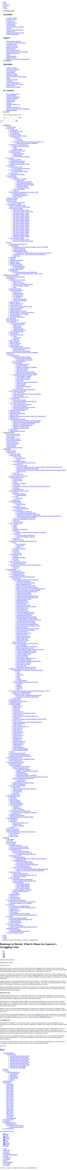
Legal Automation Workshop (23, 659)
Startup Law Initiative (22, 634)
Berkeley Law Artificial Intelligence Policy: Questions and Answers (33, 253)
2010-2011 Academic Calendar (21, 233)
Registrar (9, 106)
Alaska (18, 671)
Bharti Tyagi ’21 (17, 737)
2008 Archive (10, 1110)
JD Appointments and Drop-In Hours (19, 848)
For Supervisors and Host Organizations (20, 811)
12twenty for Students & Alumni (15, 932)
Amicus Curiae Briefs (22, 465)
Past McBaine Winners (22, 774)
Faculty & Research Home (13, 434)
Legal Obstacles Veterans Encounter (25, 621)
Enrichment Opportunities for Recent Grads (21, 919)
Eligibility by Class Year (16, 763)
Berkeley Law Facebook (13, 69)
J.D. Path (18, 138)
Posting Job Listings (15, 910)
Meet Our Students (15, 302)
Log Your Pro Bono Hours (17, 574)
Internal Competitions (15, 765)
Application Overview (19, 324)
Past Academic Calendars (16, 208)
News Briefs (10, 1116)
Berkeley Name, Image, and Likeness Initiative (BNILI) (30, 588)
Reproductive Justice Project (23, 633)
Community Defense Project (23, 654)
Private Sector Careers (15, 849)
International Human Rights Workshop (26, 616)
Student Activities (17, 149)
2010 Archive (10, 1107)
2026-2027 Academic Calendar (18, 205)
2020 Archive (10, 1093)
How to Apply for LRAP (22, 379)
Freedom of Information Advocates (25, 612)
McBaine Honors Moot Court (20, 768)
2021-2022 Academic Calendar (21, 217)
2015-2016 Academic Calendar (21, 226)
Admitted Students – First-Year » (18, 311)
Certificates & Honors (12, 198)
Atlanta (18, 673)
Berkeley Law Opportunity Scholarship (26, 367)
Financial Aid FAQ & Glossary (18, 410)
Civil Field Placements (15, 802)
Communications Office (9, 1122)
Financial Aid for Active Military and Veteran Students (27, 420)
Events (5, 3)
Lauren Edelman (14, 1073)
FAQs (14, 287)
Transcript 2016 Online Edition (18, 1067)
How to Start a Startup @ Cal (20, 823)
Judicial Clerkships (15, 878)
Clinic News (16, 473)
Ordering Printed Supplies (16, 1127)
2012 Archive (10, 1105)
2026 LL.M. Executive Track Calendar (20, 207)
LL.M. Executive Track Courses (21, 168)
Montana (18, 685)
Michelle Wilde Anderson (10, 971)
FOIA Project (16, 708)
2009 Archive (10, 1109)
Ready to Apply (17, 281)
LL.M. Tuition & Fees (19, 392)
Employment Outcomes (13, 928)
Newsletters (16, 488)
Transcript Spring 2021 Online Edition (20, 1056)
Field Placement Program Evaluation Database (22, 817)
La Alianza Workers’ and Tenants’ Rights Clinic (28, 619)
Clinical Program (11, 452)
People (15, 526)
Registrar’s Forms (14, 262)
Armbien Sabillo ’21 (18, 744)
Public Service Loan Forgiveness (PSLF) (27, 382)
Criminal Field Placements (16, 803)
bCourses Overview (12, 19)
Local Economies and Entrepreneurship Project (28, 661)
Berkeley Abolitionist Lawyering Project (26, 646)
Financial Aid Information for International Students (26, 422)
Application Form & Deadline (24, 181)
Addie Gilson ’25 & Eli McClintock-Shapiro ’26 (25, 716)
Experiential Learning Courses (14, 757)
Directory (6, 112)
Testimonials (13, 797)
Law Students (13, 820)
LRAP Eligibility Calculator (23, 377)
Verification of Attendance (16, 260)
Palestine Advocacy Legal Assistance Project (27, 625)
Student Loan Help (21, 383)
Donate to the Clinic (18, 474)
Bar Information (14, 270)
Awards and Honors (12, 441)
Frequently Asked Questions (17, 815)
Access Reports (17, 553)
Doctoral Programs (11, 176)
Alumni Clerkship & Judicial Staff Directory (24, 881)
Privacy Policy (7, 1163)
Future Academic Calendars (17, 238)
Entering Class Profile (15, 288)
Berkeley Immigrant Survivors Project (26, 585)
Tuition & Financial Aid (19, 330)
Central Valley (20, 674)
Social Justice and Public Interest (18, 136)
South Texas (19, 688)
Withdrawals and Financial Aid (21, 428)
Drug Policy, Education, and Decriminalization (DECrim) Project (30, 719)
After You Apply (17, 327)
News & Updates (20, 385)
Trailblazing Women (8, 1119)
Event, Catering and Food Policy (15, 30)
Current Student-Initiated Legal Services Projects (25, 579)
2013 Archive (10, 1103)
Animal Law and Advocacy (23, 581)
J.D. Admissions (11, 278)
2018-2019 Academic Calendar (21, 221)
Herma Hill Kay (14, 1076)
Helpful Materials (20, 772)
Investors (12, 827)
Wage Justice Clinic (21, 665)
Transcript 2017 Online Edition (18, 1066)
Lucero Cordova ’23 (18, 735)
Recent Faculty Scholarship (14, 440)
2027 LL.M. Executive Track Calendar (23, 241)
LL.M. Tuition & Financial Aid (18, 391)
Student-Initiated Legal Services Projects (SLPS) (22, 576)
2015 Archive (10, 1100)
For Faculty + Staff (8, 11)
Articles (5, 937)
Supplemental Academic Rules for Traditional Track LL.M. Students (30, 247)
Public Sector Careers (15, 872)
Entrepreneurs (13, 821)
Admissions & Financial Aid (10, 275)
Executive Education (12, 199)
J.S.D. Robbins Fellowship (20, 406)
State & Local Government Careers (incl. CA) (25, 875)
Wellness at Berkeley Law (13, 104)
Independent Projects (15, 699)
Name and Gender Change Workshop (26, 622)
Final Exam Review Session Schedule (16, 76)
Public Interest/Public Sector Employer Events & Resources (31, 858)
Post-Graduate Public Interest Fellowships (27, 864)
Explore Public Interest (19, 857)
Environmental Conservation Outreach (26, 606)
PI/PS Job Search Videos (22, 866)
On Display (6, 1070)
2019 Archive (10, 1094)
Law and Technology (15, 134)
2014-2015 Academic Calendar (21, 227)
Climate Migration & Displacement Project (27, 596)
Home (4, 935)
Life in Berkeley (14, 333)
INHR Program (17, 808)
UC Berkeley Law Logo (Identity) (15, 27)
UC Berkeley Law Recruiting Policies (19, 906)
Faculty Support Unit (12, 45)
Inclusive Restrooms (12, 110)
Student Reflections (21, 495)
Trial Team (16, 793)
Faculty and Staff (20, 458)
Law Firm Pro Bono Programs (17, 753)
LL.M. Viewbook (14, 345)
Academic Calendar (12, 18)
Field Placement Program (13, 796)
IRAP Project (16, 710)
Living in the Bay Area (16, 305)
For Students (7, 60)
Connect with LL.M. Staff (16, 334)
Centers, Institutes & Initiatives (14, 447)
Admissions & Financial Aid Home (16, 277)
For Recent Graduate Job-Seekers (18, 918)
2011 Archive (10, 1106)
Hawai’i (18, 677)
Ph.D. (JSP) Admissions (13, 320)
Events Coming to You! (19, 349)
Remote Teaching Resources (14, 41)
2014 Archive (10, 1102)
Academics (7, 125)
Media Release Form (12, 1124)
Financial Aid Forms (15, 411)
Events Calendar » (18, 196)
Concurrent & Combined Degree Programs (21, 306)
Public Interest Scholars (22, 368)
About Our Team (14, 417)
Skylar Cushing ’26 (18, 714)
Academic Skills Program (13, 97)
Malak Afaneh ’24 (17, 731)
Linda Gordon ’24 (17, 705)
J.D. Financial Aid (11, 70)
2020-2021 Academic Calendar (21, 219)
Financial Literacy (14, 414)
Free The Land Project (22, 655)
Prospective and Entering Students (22, 357)
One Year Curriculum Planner (17, 202)
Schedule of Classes (12, 22)
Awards (12, 751)
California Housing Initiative (23, 593)
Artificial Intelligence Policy (20, 251)
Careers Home (10, 839)
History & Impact (14, 836)
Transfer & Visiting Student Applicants (23, 284)
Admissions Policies (15, 315)
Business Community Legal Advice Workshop (28, 590)
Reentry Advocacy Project (23, 664)
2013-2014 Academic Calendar (21, 229)
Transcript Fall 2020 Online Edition (19, 1057)
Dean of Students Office (13, 94)
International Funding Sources (21, 397)
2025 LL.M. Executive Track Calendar (23, 211)
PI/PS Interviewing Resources (24, 861)
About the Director (15, 833)
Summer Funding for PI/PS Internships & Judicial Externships (32, 869)
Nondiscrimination (8, 1162)
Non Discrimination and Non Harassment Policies (23, 907)
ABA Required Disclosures (10, 1154)
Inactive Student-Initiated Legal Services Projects (25, 643)
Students (15, 528)
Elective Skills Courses (16, 760)
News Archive (7, 1082)
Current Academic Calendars (20, 171)
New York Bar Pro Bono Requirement (20, 754)
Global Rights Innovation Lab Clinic (19, 491)
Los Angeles (19, 683)
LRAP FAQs (19, 388)
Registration (13, 257)
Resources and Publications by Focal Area (24, 519)
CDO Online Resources (16, 922)
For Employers (10, 904)
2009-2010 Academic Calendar (21, 235)
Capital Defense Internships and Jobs (25, 462)
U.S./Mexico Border (21, 680)
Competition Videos (15, 794)
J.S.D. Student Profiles (19, 189)
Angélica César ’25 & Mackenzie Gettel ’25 (24, 713)
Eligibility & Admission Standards (25, 184)
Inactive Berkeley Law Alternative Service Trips (25, 682)
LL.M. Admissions (11, 321)
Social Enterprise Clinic (16, 554)
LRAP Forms (19, 380)
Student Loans (13, 429)
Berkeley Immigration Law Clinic (25, 648)
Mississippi (19, 686)
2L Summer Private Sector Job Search (26, 854)
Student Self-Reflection (22, 508)
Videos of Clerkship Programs (21, 891)
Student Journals (11, 100)
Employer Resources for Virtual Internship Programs (23, 915)
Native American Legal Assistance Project (27, 624)
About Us (15, 492)
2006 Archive (10, 1113)
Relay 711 (5, 1160)
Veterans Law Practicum (13, 828)
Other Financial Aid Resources (18, 419)
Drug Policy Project (21, 603)
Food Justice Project (21, 609)
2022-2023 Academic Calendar (21, 216)
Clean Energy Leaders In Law (24, 594)
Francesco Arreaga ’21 (19, 742)
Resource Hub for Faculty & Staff (15, 33)
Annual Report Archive (19, 563)
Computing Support (12, 44)
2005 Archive (10, 1115)
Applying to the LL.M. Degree (18, 323)
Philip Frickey (13, 1075)
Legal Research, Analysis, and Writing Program (22, 759)
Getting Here (6, 1150)
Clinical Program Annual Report (18, 562)
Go (20, 117)
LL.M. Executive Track (16, 167)
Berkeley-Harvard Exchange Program (19, 164)
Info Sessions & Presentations (17, 413)
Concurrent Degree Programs (17, 161)
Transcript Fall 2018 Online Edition (19, 1063)
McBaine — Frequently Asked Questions (27, 771)
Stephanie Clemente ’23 (19, 741)
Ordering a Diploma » (15, 263)
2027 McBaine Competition (23, 769)
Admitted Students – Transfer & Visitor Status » (22, 312)
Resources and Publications (20, 529)
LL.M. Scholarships (18, 395)
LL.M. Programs (11, 165)
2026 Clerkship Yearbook (22, 886)
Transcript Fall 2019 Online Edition (19, 1060)
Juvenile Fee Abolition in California (25, 536)
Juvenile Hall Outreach (22, 657)
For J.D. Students (11, 844)
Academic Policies (11, 95)
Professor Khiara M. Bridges (20, 748)
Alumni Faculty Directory (16, 925)
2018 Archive (10, 1096)
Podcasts (5, 1069)
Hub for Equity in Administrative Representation (28, 695)
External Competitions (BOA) (17, 785)
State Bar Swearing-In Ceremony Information (25, 272)
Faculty (15, 147)
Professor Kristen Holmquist (20, 750)
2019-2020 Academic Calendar (21, 220)
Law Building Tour (18, 296)
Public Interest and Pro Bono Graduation (26, 143)
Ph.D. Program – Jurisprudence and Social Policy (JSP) (24, 192)
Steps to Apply (20, 180)
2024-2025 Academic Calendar (21, 213)
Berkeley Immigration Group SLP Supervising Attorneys (27, 722)
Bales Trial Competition (19, 784)
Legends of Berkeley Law (13, 1072)
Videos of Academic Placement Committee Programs (23, 927)
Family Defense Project (22, 608)
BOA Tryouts (16, 787)
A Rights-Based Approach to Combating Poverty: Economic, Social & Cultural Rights (38, 516)
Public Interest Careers (15, 855)
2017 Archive (10, 1097)
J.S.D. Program (14, 177)
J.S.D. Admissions (11, 318)
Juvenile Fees (16, 533)
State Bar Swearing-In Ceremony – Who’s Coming (29, 273)
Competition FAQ (21, 780)
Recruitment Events (18, 294)
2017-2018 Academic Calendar (21, 223)
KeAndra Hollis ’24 (18, 732)
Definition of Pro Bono (19, 572)
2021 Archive (10, 1091)
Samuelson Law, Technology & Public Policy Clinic (23, 541)
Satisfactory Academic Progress (21, 426)
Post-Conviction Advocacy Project (25, 630)
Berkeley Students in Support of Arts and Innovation (29, 649)
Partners (18, 547)
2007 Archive (10, 1112)
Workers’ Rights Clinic (22, 639)
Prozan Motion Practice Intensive (21, 766)
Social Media (6, 1121)
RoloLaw (9, 28)
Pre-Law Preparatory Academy (21, 285)
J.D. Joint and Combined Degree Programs (24, 389)
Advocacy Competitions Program (15, 762)
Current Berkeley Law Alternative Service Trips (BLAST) (28, 670)
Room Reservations (12, 56)
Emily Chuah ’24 (17, 729)
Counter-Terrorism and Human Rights (26, 517)
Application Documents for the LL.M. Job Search (22, 901)
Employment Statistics (15, 929)
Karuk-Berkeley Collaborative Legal (25, 658)
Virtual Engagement (18, 293)
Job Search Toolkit (11, 842)
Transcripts (12, 259)
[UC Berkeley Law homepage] (6, 1131)
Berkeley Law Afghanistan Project (22, 692)
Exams (8, 78)
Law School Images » (9, 1128)
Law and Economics (15, 152)
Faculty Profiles (11, 72)
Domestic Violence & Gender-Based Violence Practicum (21, 831)
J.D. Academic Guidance (16, 264)
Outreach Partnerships (15, 309)
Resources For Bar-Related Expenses (22, 425)
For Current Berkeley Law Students (19, 314)
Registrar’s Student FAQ (16, 269)
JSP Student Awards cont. (19, 193)
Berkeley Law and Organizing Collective (27, 587)
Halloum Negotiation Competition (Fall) (23, 778)
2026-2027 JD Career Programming (19, 846)
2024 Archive (10, 1087)
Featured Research (11, 446)
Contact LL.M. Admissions (20, 299)
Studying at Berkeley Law (16, 303)
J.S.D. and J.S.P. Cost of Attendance (22, 404)
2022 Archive (10, 1090)
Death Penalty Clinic (15, 455)
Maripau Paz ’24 (17, 734)
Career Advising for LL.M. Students (16, 900)
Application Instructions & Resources (22, 879)
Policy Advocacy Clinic (16, 523)
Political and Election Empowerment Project (27, 628)
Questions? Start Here (15, 343)
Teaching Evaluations (12, 75)
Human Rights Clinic (15, 501)
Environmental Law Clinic (17, 477)
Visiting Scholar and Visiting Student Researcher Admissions (22, 352)
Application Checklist (22, 186)
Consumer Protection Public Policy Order (27, 597)
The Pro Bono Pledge (15, 571)
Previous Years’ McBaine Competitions (26, 775)
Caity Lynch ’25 (17, 720)
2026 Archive (10, 1084)
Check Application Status (22, 187)
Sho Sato (12, 1079)
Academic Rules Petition (19, 250)
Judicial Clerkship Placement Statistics (19, 931)
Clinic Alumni (20, 545)
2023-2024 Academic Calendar (21, 214)
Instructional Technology (13, 53)
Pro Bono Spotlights (15, 704)
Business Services (11, 48)
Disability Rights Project (22, 602)
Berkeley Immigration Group (23, 584)
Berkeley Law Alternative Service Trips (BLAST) (23, 668)
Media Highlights (7, 1081)
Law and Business (14, 133)
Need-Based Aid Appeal (22, 364)
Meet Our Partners (14, 342)
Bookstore (9, 103)
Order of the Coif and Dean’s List (18, 244)
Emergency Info (11, 31)
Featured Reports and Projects (24, 511)
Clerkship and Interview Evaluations (22, 889)
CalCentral (9, 81)
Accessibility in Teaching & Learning (16, 42)
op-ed (4, 1003)
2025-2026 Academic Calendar (21, 210)
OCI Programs (13, 895)
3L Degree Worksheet (18, 267)
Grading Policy (14, 909)
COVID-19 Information (13, 34)
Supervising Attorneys (15, 702)
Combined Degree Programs (17, 162)
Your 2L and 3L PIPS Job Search (24, 863)
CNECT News (17, 698)
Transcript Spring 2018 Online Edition (20, 1065)
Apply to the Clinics (15, 453)
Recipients (15, 568)
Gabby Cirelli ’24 (17, 725)
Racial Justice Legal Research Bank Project (27, 697)
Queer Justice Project (21, 631)
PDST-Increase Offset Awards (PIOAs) (26, 373)
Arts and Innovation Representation (25, 582)
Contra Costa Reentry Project (23, 599)
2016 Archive (10, 1099)
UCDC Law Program (18, 809)
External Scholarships (22, 366)
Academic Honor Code (19, 248)
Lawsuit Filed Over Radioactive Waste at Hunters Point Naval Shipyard (31, 486)
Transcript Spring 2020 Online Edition (20, 1059)
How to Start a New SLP (19, 642)
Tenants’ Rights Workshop (23, 637)
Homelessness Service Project (24, 615)
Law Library (6, 5)
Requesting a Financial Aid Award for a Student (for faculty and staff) (28, 416)
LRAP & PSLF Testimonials (23, 386)
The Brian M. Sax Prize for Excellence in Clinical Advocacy (25, 565)
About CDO (10, 841)
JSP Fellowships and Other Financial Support (24, 401)
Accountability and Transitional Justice (26, 513)
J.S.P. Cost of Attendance (19, 400)
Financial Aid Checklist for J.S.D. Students (24, 407)
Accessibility (6, 1159)
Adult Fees (16, 531)
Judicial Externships (15, 800)
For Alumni (10, 916)
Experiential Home (11, 450)
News (4, 2)
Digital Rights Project (21, 600)
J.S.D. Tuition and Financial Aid (24, 183)
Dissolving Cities (44, 1016)
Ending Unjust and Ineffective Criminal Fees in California (31, 532)
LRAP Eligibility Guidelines (23, 376)
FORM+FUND (17, 824)
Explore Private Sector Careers (21, 851)
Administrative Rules (15, 814)
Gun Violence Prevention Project (24, 614)
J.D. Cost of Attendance (19, 361)
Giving (5, 6)
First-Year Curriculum (15, 159)
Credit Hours (16, 256)
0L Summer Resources (15, 845)
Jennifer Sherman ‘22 (18, 747)
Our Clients (19, 498)
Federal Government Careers (20, 873)
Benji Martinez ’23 (18, 738)
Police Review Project (22, 627)
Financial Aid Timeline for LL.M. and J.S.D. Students (27, 394)
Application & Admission (19, 179)
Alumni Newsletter (11, 1118)
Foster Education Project (22, 611)
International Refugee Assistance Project (26, 618)
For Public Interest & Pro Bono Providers (20, 756)
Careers (6, 837)
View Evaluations (11, 25)
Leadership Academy (21, 370)
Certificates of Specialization (17, 174)
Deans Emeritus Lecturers (13, 438)
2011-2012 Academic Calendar (21, 232)
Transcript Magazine (8, 1053)
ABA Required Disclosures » (17, 317)
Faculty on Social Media (13, 443)
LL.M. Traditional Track (16, 170)
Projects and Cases (18, 464)
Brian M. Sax (16, 566)
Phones (8, 54)
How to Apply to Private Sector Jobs (22, 852)
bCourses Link (10, 21)
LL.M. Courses (14, 173)
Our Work (15, 496)
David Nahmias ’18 (18, 711)
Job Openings (6, 1153)
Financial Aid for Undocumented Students (24, 423)
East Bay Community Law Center (18, 476)
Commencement (11, 101)
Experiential (7, 449)
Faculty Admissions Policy (17, 308)
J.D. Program (10, 158)
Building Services (11, 57)
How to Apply (17, 578)
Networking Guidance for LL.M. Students (21, 903)
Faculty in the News (12, 444)
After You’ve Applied (18, 283)
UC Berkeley (6, 1165)
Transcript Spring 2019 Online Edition (20, 1062)
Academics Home (11, 127)
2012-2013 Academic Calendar (21, 230)
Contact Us (16, 190)
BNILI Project (17, 707)
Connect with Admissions (16, 290)
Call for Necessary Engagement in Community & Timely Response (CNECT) (30, 691)
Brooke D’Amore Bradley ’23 (21, 726)
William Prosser (14, 1078)
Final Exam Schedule (12, 79)
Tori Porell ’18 (17, 717)
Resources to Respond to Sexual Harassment (18, 59)
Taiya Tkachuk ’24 (18, 728)
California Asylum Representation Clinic (26, 591)
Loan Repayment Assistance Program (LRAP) (25, 374)
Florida (18, 676)
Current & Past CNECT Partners (21, 694)
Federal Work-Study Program (17, 431)
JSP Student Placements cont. (20, 195)
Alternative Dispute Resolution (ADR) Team (24, 788)
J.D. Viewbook (17, 297)
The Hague (16, 806)
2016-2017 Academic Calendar (21, 224)
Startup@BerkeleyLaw (12, 818)
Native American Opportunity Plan (25, 371)
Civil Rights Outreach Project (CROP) (26, 651)
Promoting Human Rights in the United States (28, 514)
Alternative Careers (15, 897)
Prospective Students (18, 153)
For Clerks (16, 892)
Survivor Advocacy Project (23, 636)
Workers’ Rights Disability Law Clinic (26, 667)
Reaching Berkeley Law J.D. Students (20, 913)
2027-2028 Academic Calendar (21, 239)
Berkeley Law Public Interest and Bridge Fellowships (30, 870)
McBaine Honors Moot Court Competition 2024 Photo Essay (32, 777)
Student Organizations (12, 98)
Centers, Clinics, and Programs (21, 146)
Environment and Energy (16, 131)
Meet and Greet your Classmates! (21, 351)
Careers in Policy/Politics (19, 876)
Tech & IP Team (17, 791)
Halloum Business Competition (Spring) (23, 782)
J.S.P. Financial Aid (15, 398)
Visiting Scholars (17, 155)
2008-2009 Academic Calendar (21, 236)
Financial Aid (10, 354)
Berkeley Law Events (12, 47)
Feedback (5, 1156)
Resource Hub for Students (14, 87)
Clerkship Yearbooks (18, 882)
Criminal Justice (14, 130)
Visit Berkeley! (17, 337)
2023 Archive (10, 1088)
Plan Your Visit (17, 291)
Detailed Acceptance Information (21, 348)
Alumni (5, 8)
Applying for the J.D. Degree (17, 280)
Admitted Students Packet (16, 346)
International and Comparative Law (19, 144)
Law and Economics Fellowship (21, 156)
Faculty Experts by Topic (13, 435)
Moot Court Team (17, 790)
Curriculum (16, 137)
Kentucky (18, 679)
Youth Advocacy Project (22, 640)
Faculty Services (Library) (13, 50)
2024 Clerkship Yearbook (22, 884)
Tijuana (18, 689)
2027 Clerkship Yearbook (22, 888)
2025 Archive (10, 1085)
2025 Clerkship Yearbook (22, 885)
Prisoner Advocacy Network (23, 662)
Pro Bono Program (11, 569)
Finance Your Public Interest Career (22, 867)
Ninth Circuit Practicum (13, 830)
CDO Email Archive (15, 898)
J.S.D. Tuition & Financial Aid (18, 403)
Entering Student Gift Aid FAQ (24, 360)
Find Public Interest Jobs (19, 860)
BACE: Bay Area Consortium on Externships (25, 812)
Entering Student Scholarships (24, 358)
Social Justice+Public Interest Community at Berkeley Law (28, 141)
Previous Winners (20, 781)
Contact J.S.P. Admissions (19, 300)
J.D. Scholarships (17, 363)
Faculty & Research (9, 432)
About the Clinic (17, 456)
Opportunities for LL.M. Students (18, 701)
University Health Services (13, 107)
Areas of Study (10, 128)
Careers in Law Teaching (13, 924)
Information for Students (19, 461)
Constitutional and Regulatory (17, 150)
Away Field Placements (16, 805)
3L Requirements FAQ (19, 266)
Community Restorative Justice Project (26, 652)
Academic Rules (11, 24)
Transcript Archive (11, 1054)
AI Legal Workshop (21, 645)
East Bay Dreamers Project (23, 605)
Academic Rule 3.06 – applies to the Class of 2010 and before (29, 254)
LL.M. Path (19, 140)
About (14, 542)
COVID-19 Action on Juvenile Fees (25, 535)
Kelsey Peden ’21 (17, 745)
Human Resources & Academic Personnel (17, 51)
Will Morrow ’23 (17, 740)
